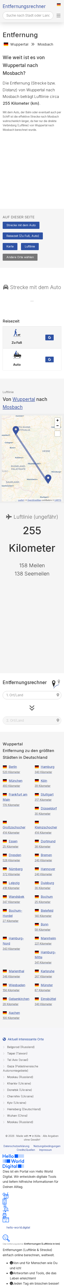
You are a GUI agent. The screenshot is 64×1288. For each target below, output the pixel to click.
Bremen (46, 855)
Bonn (44, 924)
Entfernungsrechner (24, 6)
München (15, 781)
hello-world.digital (18, 1227)
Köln (44, 781)
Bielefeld (47, 910)
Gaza (20, 1068)
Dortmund (48, 841)
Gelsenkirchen (19, 999)
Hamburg (47, 767)
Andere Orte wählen (20, 257)
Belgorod (20, 1047)
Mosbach (13, 407)
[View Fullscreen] (57, 433)
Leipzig (14, 883)
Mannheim (48, 938)
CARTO (57, 499)
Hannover (48, 869)
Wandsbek (16, 897)
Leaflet (21, 499)
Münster (47, 985)
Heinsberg (23, 1109)
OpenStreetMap (34, 499)
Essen (13, 841)
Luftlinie (30, 246)
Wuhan (17, 1115)
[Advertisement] (32, 167)
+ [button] (57, 420)
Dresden (15, 855)
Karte (10, 246)
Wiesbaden (17, 985)
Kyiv (16, 1103)
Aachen (14, 1013)
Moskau (19, 1077)
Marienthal (16, 971)
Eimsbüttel (48, 999)
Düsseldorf (49, 808)
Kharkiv (18, 1083)
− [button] (57, 425)
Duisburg (47, 883)
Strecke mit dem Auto (21, 225)
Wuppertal (23, 399)
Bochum (47, 897)
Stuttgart (47, 794)
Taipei (17, 1053)
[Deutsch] (58, 4)
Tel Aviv (17, 1060)
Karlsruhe (47, 971)
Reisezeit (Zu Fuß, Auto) (22, 236)
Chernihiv (20, 1096)
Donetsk (19, 1090)
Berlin (13, 767)
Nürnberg (16, 869)
